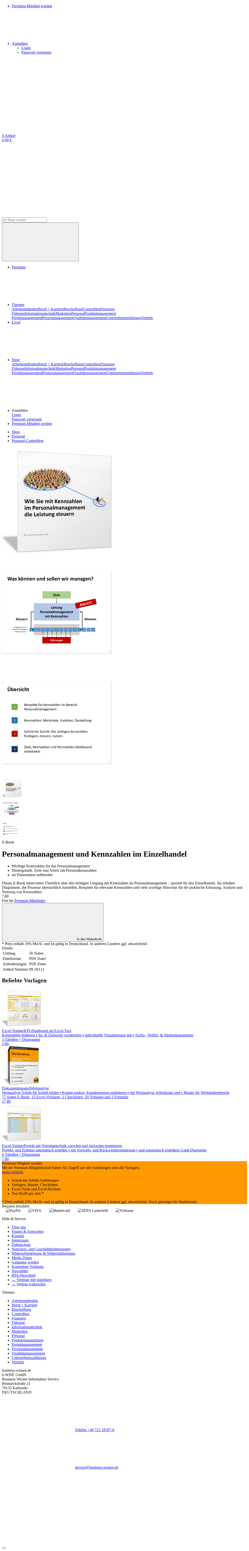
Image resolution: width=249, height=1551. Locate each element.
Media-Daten (22, 1258)
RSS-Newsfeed (24, 1275)
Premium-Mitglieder (29, 901)
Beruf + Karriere (50, 309)
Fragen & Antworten (28, 1231)
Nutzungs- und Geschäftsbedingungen (41, 1249)
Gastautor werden (25, 1262)
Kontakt (18, 1236)
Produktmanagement (100, 313)
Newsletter (20, 1271)
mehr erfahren (12, 1172)
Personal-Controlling (28, 441)
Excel (16, 322)
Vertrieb (147, 318)
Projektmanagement (27, 318)
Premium (19, 267)
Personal (77, 313)
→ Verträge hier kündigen (32, 1280)
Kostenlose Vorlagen (28, 1266)
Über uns (19, 1227)
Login (26, 48)
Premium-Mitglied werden (32, 423)
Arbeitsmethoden (25, 309)
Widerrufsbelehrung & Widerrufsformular (43, 1253)
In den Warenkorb (89, 939)
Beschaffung (73, 309)
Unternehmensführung (123, 318)
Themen (18, 305)
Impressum (20, 1240)
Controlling (91, 309)
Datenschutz (21, 1245)
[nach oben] (4, 1548)
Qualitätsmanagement (89, 318)
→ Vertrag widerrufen (28, 1284)
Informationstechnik (40, 313)
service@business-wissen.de (96, 1467)
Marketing (63, 313)
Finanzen (107, 309)
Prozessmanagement (57, 318)
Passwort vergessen (36, 52)
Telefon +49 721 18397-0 (94, 1430)
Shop (16, 360)
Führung (18, 313)
